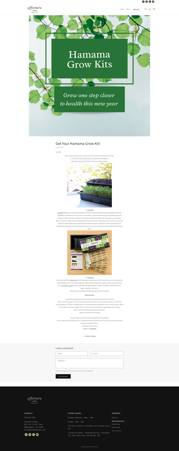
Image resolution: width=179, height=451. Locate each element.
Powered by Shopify (93, 446)
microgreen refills (67, 286)
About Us (114, 417)
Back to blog (90, 336)
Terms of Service (117, 431)
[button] (128, 9)
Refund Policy (116, 427)
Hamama (91, 210)
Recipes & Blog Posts (118, 421)
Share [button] (59, 152)
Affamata (87, 446)
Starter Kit (73, 280)
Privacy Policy (116, 424)
